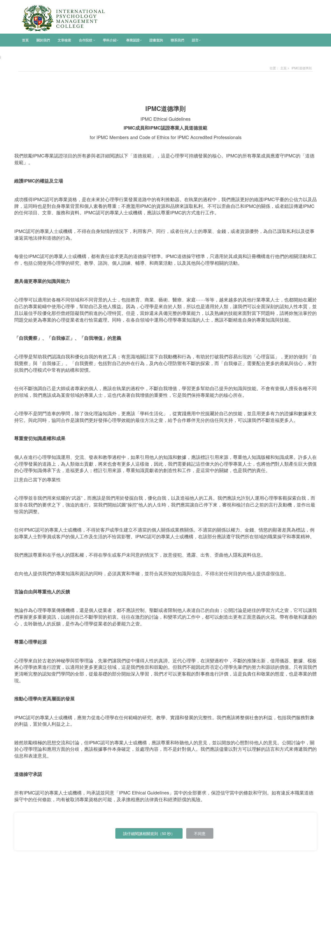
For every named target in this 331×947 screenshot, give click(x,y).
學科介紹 (109, 40)
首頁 (25, 40)
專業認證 (133, 40)
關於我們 (43, 40)
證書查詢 (156, 40)
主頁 (283, 68)
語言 (195, 40)
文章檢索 (64, 40)
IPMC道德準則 (301, 68)
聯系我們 (177, 40)
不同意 (200, 833)
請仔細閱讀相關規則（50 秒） (149, 833)
